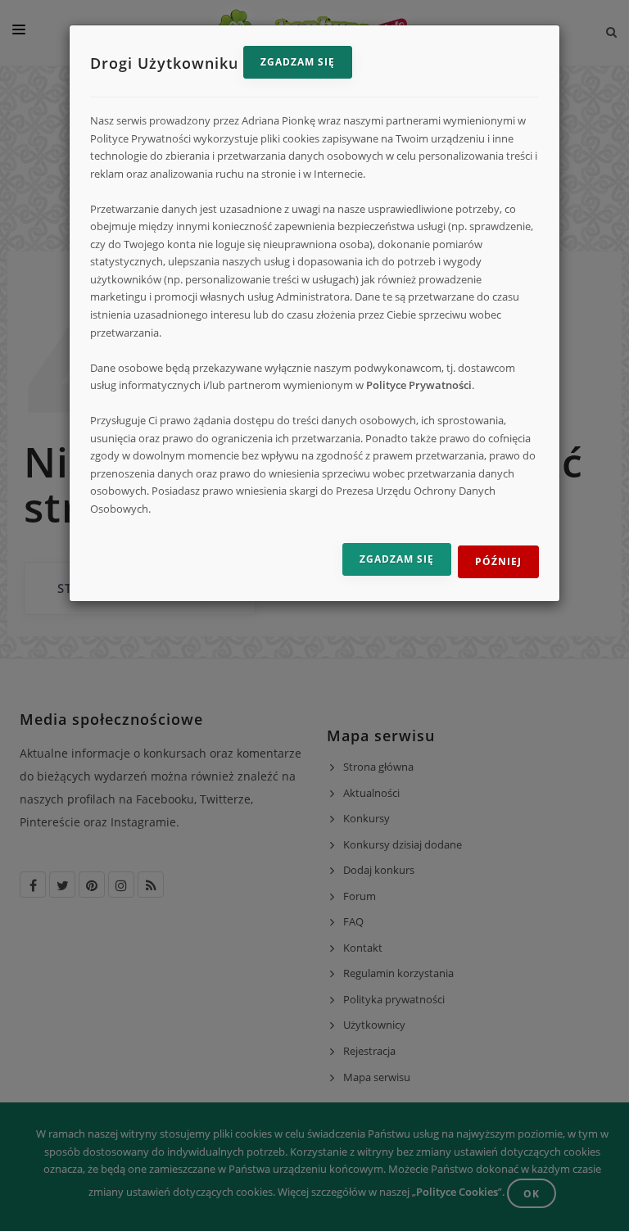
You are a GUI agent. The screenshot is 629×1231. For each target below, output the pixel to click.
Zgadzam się (297, 62)
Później (498, 561)
